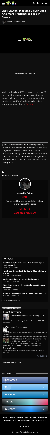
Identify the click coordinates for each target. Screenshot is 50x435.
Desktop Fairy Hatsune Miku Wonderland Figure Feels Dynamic (24, 332)
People (4, 308)
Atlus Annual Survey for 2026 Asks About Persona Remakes (22, 350)
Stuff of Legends (17, 339)
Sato (11, 21)
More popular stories (11, 300)
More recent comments (11, 362)
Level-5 (15, 176)
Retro (12, 327)
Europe (8, 176)
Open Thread (16, 417)
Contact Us (9, 420)
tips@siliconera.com (29, 432)
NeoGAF (29, 104)
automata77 (15, 316)
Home (5, 417)
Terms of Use (23, 420)
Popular (18, 308)
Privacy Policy (39, 420)
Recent (11, 308)
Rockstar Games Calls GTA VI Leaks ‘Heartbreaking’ (25, 293)
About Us (42, 417)
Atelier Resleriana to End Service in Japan (21, 279)
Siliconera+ (30, 417)
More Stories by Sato (25, 213)
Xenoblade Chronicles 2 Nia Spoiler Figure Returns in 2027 (22, 321)
